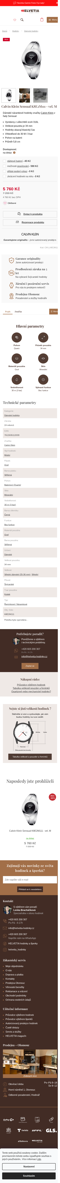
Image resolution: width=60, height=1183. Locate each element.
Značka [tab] (18, 311)
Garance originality (28, 258)
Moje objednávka (14, 966)
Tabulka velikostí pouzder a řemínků (31, 688)
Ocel (6, 465)
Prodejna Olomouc (28, 294)
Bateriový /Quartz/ (12, 485)
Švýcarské (9, 584)
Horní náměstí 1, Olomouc (21, 1090)
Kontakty (10, 979)
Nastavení (29, 1166)
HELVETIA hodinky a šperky (23, 943)
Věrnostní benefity (15, 987)
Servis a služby (13, 1032)
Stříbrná (8, 475)
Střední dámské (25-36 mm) (17, 574)
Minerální (8, 495)
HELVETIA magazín (16, 1036)
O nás (9, 970)
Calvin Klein (47, 113)
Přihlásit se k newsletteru (30, 889)
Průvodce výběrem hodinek (31, 685)
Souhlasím (29, 1176)
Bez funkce (9, 525)
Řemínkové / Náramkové (15, 604)
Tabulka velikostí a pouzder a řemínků (30, 757)
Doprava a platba (14, 974)
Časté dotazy (12, 1027)
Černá (7, 515)
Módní (7, 455)
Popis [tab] (7, 311)
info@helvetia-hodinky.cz (34, 656)
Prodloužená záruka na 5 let (31, 271)
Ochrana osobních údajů (18, 1000)
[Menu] (53, 20)
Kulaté (7, 594)
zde (39, 1159)
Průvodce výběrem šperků (19, 1019)
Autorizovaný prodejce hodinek (22, 1023)
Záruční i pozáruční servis (32, 283)
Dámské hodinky (12, 415)
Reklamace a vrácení (16, 991)
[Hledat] (22, 20)
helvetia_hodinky (17, 949)
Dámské (8, 554)
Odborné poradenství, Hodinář (24, 1095)
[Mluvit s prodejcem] (30, 214)
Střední (35, 574)
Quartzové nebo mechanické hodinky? (31, 691)
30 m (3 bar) (10, 505)
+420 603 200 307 (30, 649)
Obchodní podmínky (16, 995)
